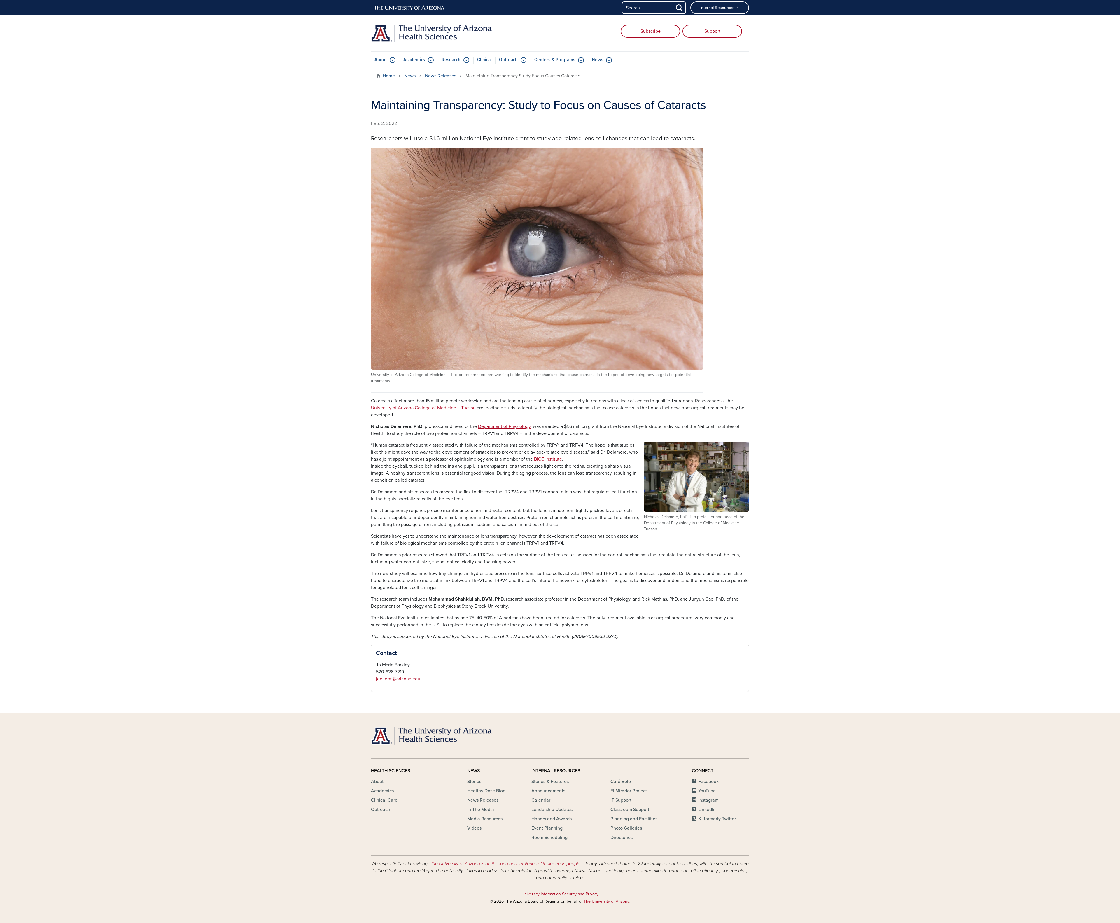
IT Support (620, 800)
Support (712, 31)
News (597, 60)
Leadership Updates (552, 809)
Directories (621, 837)
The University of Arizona (606, 901)
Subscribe (650, 31)
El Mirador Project (628, 791)
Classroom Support (629, 809)
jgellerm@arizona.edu (398, 679)
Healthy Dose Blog (486, 791)
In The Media (480, 809)
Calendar (540, 800)
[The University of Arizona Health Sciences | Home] (431, 33)
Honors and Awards (551, 819)
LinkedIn (707, 809)
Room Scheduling (549, 837)
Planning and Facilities (633, 819)
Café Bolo (620, 781)
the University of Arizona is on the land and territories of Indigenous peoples (506, 864)
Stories (474, 781)
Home (389, 76)
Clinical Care (384, 800)
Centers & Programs (554, 60)
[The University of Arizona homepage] (410, 8)
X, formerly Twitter (717, 819)
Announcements (548, 791)
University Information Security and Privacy (560, 893)
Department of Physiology (504, 426)
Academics (414, 60)
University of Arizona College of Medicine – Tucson (423, 408)
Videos (474, 828)
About (380, 60)
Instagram (708, 800)
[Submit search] (679, 7)
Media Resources (485, 819)
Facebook (708, 781)
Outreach (508, 60)
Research (451, 60)
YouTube (707, 791)
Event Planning (547, 828)
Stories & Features (550, 781)
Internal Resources (718, 7)
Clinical (484, 60)
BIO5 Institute (548, 459)
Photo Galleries (626, 828)
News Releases (440, 76)
